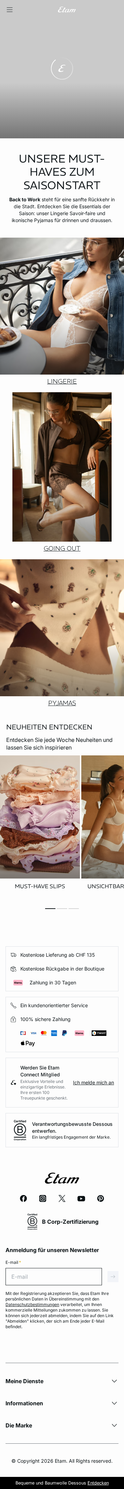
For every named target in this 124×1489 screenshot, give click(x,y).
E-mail (13, 1262)
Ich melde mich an (93, 1082)
